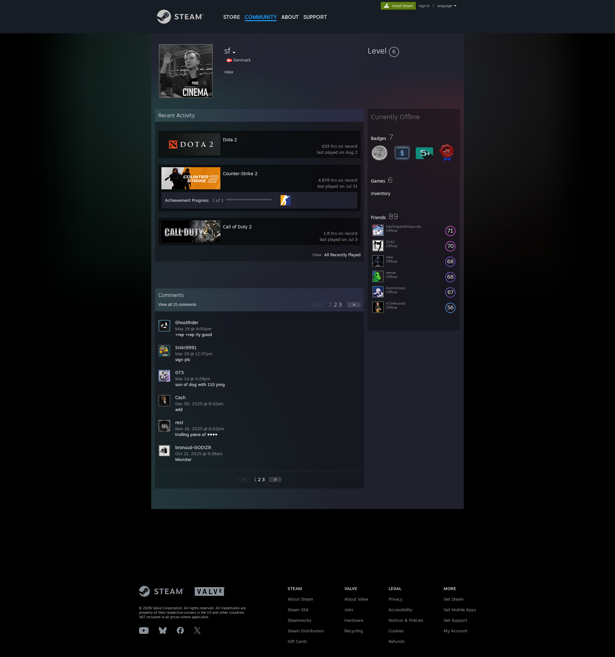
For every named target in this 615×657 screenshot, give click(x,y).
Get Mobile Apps (460, 609)
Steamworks (299, 620)
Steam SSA (298, 609)
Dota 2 (230, 139)
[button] (414, 50)
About (290, 17)
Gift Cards (297, 641)
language (444, 6)
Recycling (353, 630)
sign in (424, 6)
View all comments (177, 304)
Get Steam (454, 599)
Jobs (348, 609)
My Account (456, 630)
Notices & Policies (406, 620)
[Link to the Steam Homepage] (180, 22)
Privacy (395, 599)
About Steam (300, 599)
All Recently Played (342, 254)
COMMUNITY (261, 17)
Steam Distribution (306, 630)
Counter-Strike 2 (240, 173)
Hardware (353, 620)
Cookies (396, 630)
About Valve (356, 599)
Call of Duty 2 (237, 226)
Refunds (397, 641)
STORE (231, 17)
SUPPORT (315, 17)
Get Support (455, 620)
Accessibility (400, 609)
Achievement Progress (187, 200)
